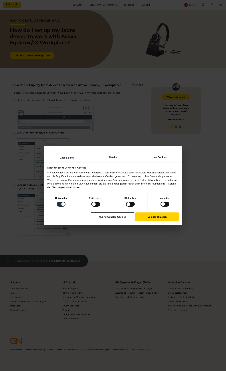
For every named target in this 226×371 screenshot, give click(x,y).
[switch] (95, 204)
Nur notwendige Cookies (112, 217)
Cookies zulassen (157, 217)
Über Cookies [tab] (159, 157)
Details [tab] (113, 157)
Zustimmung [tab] (67, 157)
